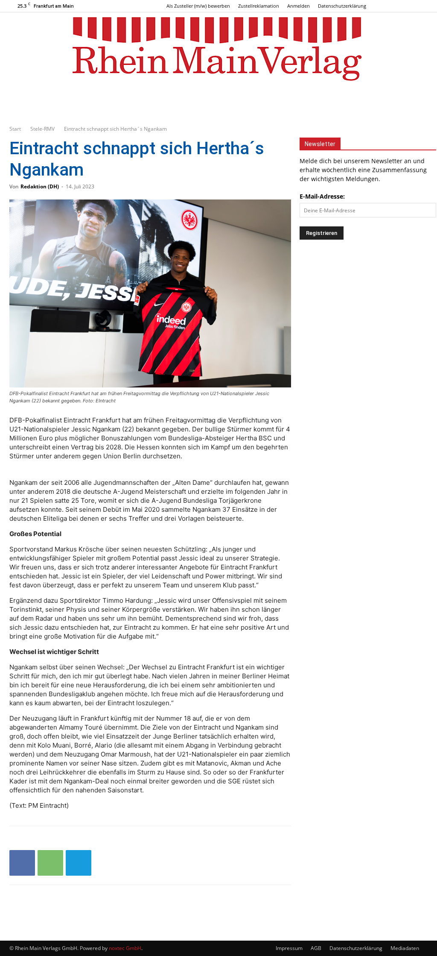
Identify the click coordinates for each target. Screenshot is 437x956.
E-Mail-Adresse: (322, 196)
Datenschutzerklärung (342, 6)
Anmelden (298, 6)
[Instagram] (407, 6)
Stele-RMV (42, 128)
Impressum (289, 948)
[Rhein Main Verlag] (218, 48)
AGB (316, 948)
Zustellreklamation (258, 6)
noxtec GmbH (125, 948)
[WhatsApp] (50, 863)
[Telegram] (78, 863)
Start (15, 128)
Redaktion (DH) (39, 186)
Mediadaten (404, 948)
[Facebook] (393, 6)
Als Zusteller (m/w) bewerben (198, 6)
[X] (421, 6)
